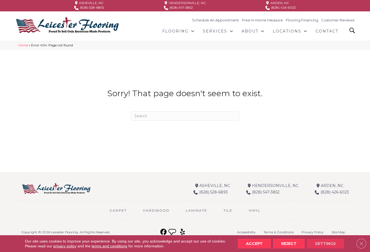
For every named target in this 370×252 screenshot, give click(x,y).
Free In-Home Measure (262, 20)
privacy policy (64, 246)
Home (23, 45)
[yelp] (182, 232)
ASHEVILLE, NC (90, 3)
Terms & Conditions (279, 232)
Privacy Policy (312, 232)
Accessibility (246, 232)
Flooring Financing (302, 20)
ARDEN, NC (279, 3)
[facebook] (163, 232)
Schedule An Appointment (215, 20)
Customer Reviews (337, 20)
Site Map (338, 232)
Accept (254, 243)
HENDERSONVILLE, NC (187, 3)
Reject (289, 243)
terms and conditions (109, 246)
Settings (325, 243)
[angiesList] (173, 232)
